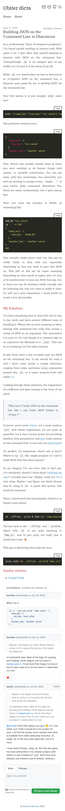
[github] (54, 7)
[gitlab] (49, 7)
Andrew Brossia (31, 806)
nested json (54, 443)
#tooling (48, 28)
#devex (58, 28)
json (42, 438)
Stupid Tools (16, 578)
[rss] (60, 7)
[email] (44, 7)
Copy (58, 108)
